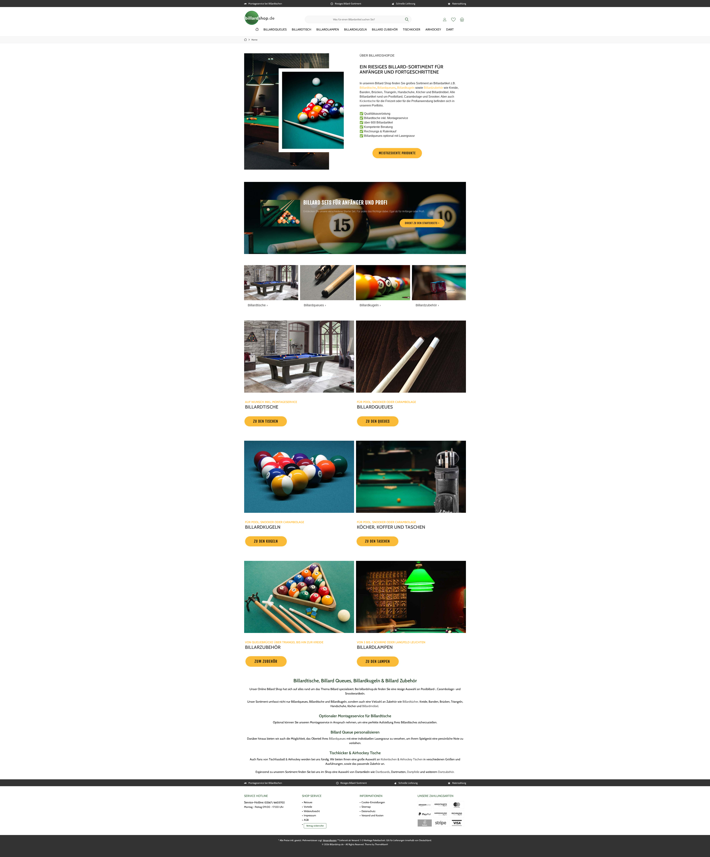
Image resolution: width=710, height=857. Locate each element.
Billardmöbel (370, 706)
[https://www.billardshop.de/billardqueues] (397, 421)
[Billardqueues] (327, 282)
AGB (306, 820)
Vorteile (308, 806)
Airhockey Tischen (411, 759)
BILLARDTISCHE (261, 407)
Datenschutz (368, 811)
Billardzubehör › (427, 305)
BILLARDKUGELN (262, 527)
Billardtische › (258, 305)
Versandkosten (330, 840)
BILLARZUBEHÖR (262, 647)
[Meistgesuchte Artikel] (397, 153)
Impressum (310, 815)
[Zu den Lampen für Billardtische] (397, 661)
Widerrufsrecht (312, 811)
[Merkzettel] (453, 19)
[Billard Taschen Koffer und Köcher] (411, 476)
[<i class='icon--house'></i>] (257, 30)
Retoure (308, 802)
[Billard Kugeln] (299, 476)
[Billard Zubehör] (299, 597)
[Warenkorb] (462, 19)
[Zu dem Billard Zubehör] (285, 661)
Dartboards (383, 772)
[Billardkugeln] (383, 282)
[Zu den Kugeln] (285, 541)
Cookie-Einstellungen (373, 802)
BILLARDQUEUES (375, 407)
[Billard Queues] (411, 356)
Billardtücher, (411, 701)
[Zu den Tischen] (285, 421)
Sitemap (366, 806)
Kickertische (368, 101)
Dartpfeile (413, 772)
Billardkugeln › (370, 305)
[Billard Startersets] (355, 218)
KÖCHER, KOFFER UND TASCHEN (391, 527)
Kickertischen (389, 759)
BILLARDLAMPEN (375, 647)
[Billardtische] (271, 282)
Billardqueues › (315, 305)
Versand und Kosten (372, 815)
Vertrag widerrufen (315, 825)
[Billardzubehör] (439, 282)
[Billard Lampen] (411, 597)
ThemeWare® (381, 844)
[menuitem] (462, 19)
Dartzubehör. (446, 772)
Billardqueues (337, 738)
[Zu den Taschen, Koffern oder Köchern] (397, 541)
